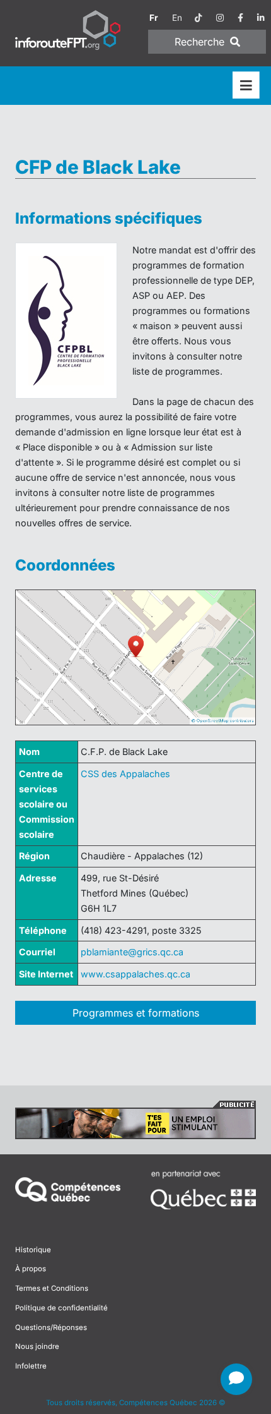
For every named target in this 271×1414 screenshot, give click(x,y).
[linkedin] (260, 17)
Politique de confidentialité (61, 1307)
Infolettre (31, 1366)
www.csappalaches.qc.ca (135, 974)
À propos (30, 1268)
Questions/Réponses (51, 1327)
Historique (33, 1249)
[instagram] (219, 17)
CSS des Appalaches (125, 773)
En (177, 18)
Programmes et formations (135, 1012)
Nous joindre (37, 1346)
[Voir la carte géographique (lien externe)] (135, 657)
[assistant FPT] (236, 1379)
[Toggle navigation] (246, 85)
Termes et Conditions (51, 1288)
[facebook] (240, 17)
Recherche (201, 41)
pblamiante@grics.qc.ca (132, 951)
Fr (153, 18)
